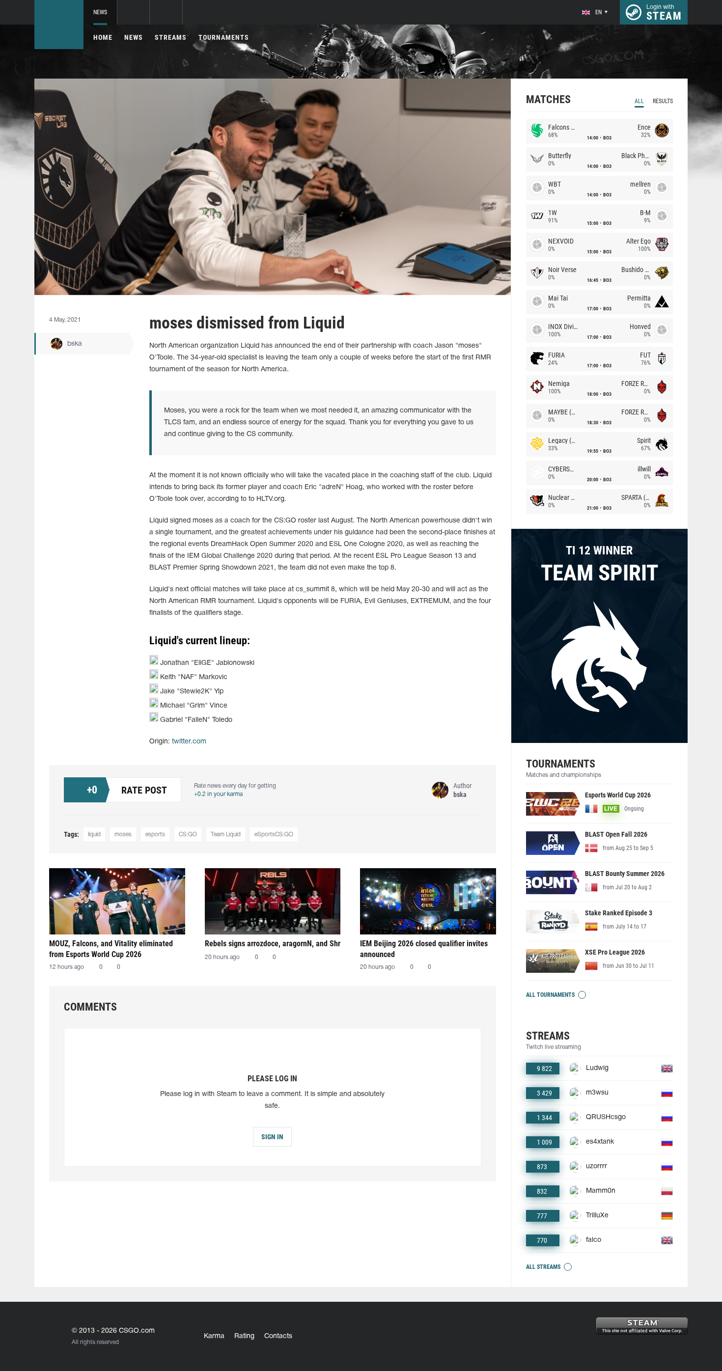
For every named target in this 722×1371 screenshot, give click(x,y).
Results (663, 101)
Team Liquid (226, 834)
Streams (171, 37)
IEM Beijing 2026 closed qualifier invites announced (424, 949)
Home (102, 37)
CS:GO (188, 834)
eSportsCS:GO (273, 834)
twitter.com (189, 742)
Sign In (272, 1137)
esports (155, 834)
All (639, 101)
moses (123, 834)
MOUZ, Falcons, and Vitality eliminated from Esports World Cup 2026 (111, 949)
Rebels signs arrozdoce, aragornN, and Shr (272, 943)
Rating (244, 1336)
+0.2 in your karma (218, 794)
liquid (94, 834)
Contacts (278, 1336)
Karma (214, 1336)
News (100, 12)
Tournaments (223, 37)
